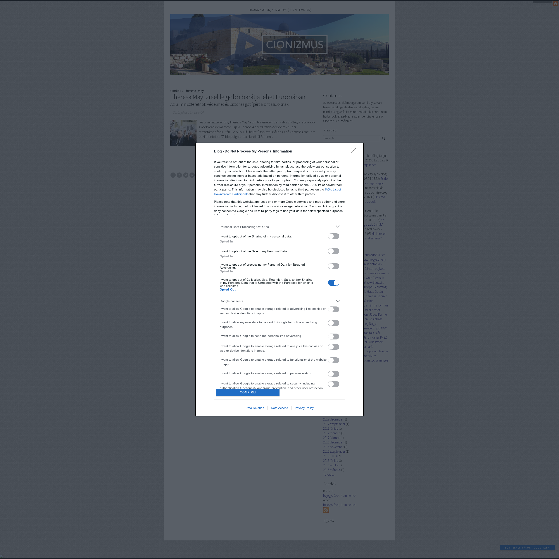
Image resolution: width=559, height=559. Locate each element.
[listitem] (279, 226)
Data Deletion (254, 408)
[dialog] (279, 279)
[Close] (355, 151)
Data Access (279, 408)
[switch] (333, 236)
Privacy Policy (304, 408)
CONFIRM (248, 392)
